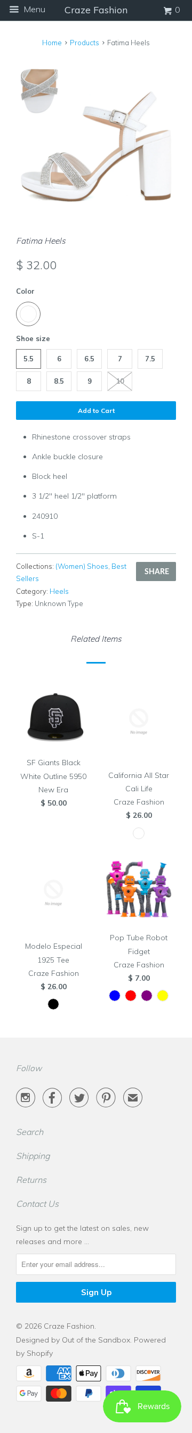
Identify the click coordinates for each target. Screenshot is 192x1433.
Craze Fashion (69, 1326)
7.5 (150, 358)
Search (29, 1131)
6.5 (89, 358)
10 (120, 381)
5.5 (28, 358)
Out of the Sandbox (96, 1340)
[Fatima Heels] (96, 136)
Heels (59, 591)
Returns (31, 1179)
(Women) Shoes (81, 566)
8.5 (59, 381)
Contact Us (37, 1203)
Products (84, 42)
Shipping (33, 1155)
